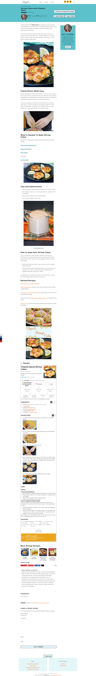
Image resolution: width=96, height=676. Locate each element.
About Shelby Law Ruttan (33, 663)
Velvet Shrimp (24, 303)
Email (22, 641)
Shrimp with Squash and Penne (38, 298)
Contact (52, 2)
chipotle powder (33, 412)
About (40, 2)
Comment (23, 618)
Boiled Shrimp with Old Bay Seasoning (30, 283)
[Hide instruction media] (55, 415)
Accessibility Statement (32, 669)
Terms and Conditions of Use (33, 667)
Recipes (46, 2)
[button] (21, 12)
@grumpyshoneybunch (35, 537)
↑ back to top (48, 656)
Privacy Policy (33, 665)
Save (51, 383)
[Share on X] (1, 339)
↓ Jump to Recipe (58, 16)
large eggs (26, 406)
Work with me (63, 665)
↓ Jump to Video (70, 16)
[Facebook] (68, 2)
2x (53, 402)
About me (68, 46)
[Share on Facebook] (1, 337)
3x (55, 402)
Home (22, 6)
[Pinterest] (65, 2)
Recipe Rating (24, 613)
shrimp (28, 404)
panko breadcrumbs (31, 409)
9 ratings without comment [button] (42, 602)
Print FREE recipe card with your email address (27, 384)
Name (22, 636)
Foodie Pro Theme (56, 675)
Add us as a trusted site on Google (65, 11)
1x (51, 402)
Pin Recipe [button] (39, 383)
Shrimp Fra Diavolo (25, 287)
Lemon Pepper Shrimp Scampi (30, 292)
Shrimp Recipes (27, 6)
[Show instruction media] (53, 415)
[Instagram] (70, 2)
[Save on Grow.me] (45, 565)
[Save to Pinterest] (1, 341)
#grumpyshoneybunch (31, 539)
